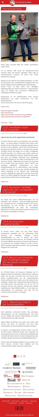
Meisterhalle (6, 401)
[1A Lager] (19, 393)
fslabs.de (30, 415)
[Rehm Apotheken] (9, 376)
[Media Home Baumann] (14, 368)
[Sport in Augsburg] (28, 376)
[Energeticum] (9, 393)
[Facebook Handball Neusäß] (17, 408)
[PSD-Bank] (27, 387)
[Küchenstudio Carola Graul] (13, 372)
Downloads (33, 401)
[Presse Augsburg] (12, 380)
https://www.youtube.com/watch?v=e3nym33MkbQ (16, 115)
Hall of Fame (15, 401)
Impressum (29, 403)
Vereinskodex (13, 403)
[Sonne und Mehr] (27, 364)
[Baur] (31, 368)
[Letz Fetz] (9, 364)
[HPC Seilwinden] (29, 393)
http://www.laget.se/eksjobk (9, 111)
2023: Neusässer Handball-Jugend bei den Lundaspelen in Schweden (17, 190)
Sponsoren (24, 401)
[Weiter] (21, 356)
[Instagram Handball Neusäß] (21, 408)
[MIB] (28, 372)
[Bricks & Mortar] (11, 396)
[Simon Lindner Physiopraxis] (13, 390)
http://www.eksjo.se (7, 113)
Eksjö (25, 133)
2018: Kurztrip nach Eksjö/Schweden (12, 222)
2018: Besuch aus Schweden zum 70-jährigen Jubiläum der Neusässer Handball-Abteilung (17, 261)
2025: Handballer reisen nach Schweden (15, 128)
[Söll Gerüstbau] (29, 390)
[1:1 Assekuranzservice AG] (16, 384)
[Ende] (24, 356)
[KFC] (20, 380)
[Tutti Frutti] (27, 380)
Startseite (4, 123)
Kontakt (21, 403)
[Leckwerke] (29, 384)
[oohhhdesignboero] (15, 387)
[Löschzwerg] (18, 376)
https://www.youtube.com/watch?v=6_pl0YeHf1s (15, 117)
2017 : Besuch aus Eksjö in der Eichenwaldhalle (16, 303)
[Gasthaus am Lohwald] (26, 396)
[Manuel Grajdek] (17, 364)
